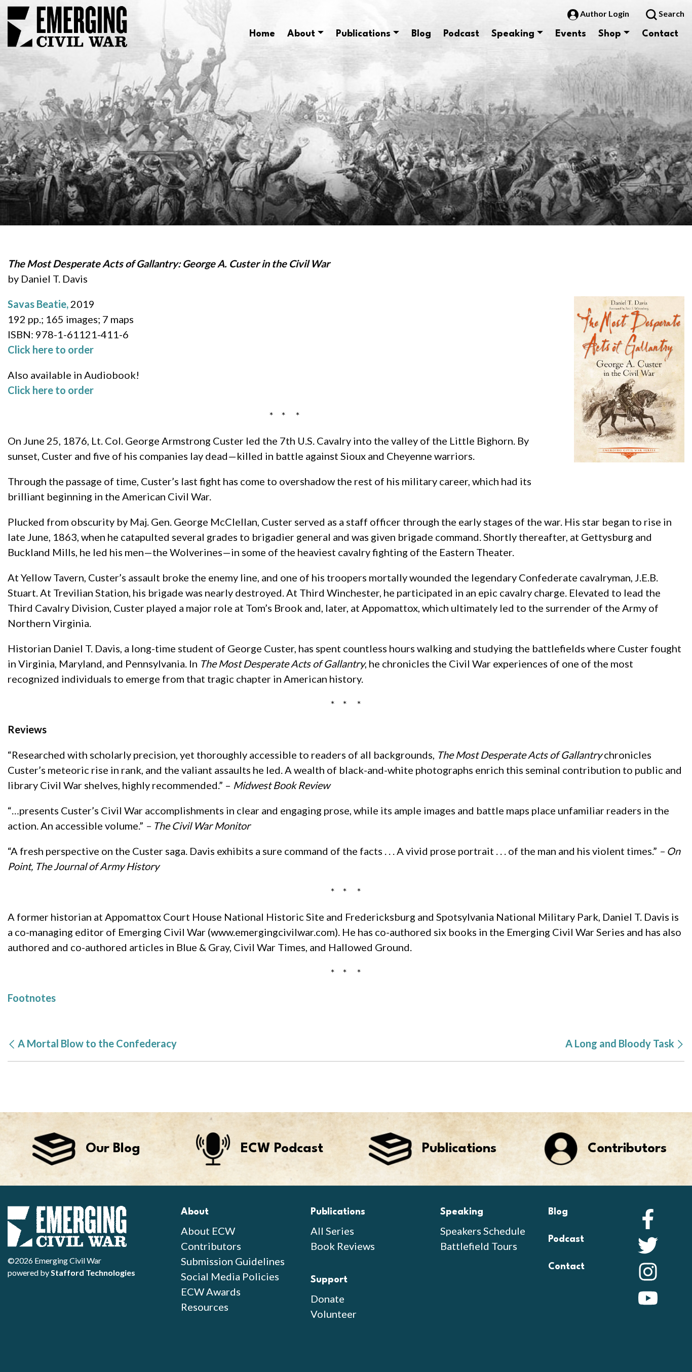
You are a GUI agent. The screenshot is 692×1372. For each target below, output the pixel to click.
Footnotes (32, 998)
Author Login (605, 13)
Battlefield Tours (478, 1246)
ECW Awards (211, 1291)
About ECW (208, 1231)
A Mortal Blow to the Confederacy (96, 1043)
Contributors (211, 1246)
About (301, 33)
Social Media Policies (230, 1276)
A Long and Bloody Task (620, 1043)
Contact (660, 33)
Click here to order (51, 349)
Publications (363, 33)
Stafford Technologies (93, 1272)
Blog (421, 33)
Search (670, 13)
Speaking (512, 33)
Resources (204, 1307)
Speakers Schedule (482, 1231)
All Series (332, 1231)
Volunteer (334, 1314)
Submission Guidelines (233, 1261)
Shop (609, 33)
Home (262, 33)
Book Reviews (343, 1246)
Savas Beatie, (38, 304)
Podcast (461, 33)
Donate (327, 1298)
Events (570, 33)
